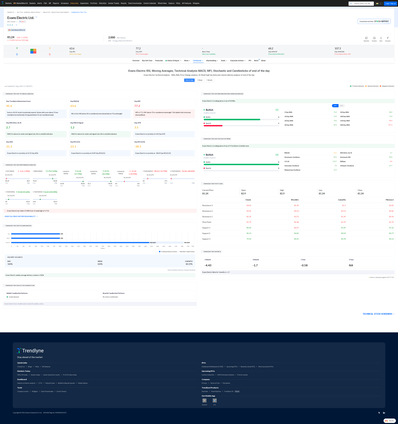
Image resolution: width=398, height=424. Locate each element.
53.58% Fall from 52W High (18, 40)
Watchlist (102, 3)
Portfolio (93, 3)
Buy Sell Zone (147, 61)
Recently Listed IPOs (248, 367)
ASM (22, 21)
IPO (250, 61)
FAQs (178, 3)
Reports (56, 3)
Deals (223, 61)
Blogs (30, 367)
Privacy (204, 383)
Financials (159, 61)
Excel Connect (61, 391)
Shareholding (211, 61)
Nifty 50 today (22, 375)
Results (123, 3)
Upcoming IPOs (231, 367)
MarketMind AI (22, 3)
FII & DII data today (70, 375)
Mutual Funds (50, 383)
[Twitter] (379, 413)
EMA (341, 105)
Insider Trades (113, 3)
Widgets (196, 3)
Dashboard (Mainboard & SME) (212, 367)
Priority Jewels (242, 375)
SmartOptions (216, 391)
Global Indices (83, 383)
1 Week (199, 80)
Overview (135, 61)
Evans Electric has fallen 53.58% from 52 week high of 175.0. (28, 211)
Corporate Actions (237, 61)
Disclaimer (226, 383)
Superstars (84, 3)
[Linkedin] (384, 412)
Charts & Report (173, 61)
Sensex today (35, 375)
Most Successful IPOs (265, 367)
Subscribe (74, 3)
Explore (171, 3)
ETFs (40, 383)
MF (50, 3)
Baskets (33, 3)
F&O (45, 3)
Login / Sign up (390, 3)
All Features (186, 3)
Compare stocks (23, 391)
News (186, 61)
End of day (189, 80)
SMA (335, 105)
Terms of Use (215, 383)
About (263, 61)
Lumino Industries (208, 375)
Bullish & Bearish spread (66, 383)
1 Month (209, 80)
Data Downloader (135, 3)
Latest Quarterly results (51, 375)
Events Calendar (150, 3)
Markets (8, 3)
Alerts (39, 3)
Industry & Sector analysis (26, 383)
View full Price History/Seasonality (20, 216)
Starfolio (205, 391)
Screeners (65, 3)
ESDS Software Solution (225, 375)
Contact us (21, 367)
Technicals (197, 61)
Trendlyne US (231, 391)
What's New (162, 3)
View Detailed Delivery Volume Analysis (181, 270)
